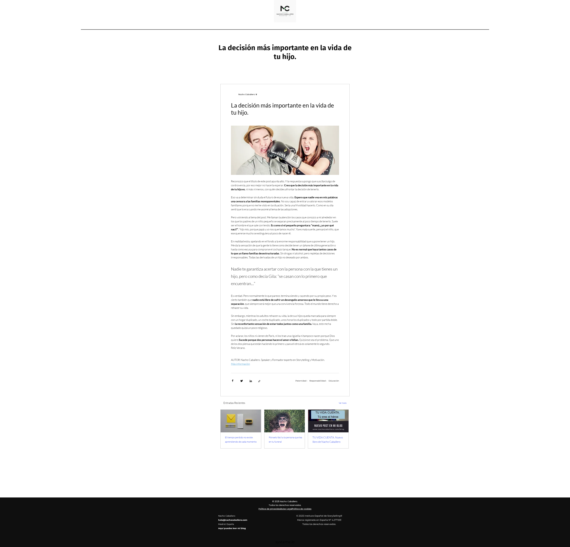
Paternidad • (301, 381)
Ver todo (343, 403)
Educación (334, 381)
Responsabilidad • (318, 381)
